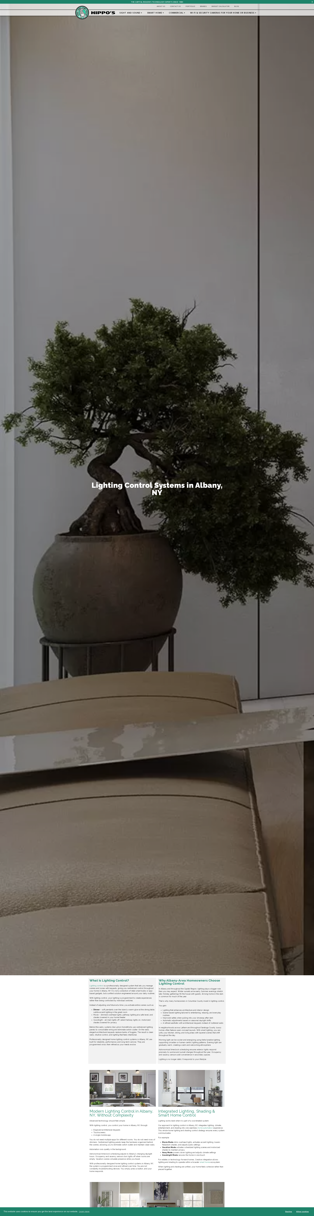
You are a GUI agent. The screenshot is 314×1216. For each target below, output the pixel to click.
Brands (203, 6)
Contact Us (175, 6)
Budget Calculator (220, 6)
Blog (236, 6)
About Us (161, 6)
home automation (205, 1128)
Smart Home (154, 12)
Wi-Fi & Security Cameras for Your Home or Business (222, 12)
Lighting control (96, 986)
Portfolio (190, 6)
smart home (205, 1162)
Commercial (176, 12)
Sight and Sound (129, 12)
